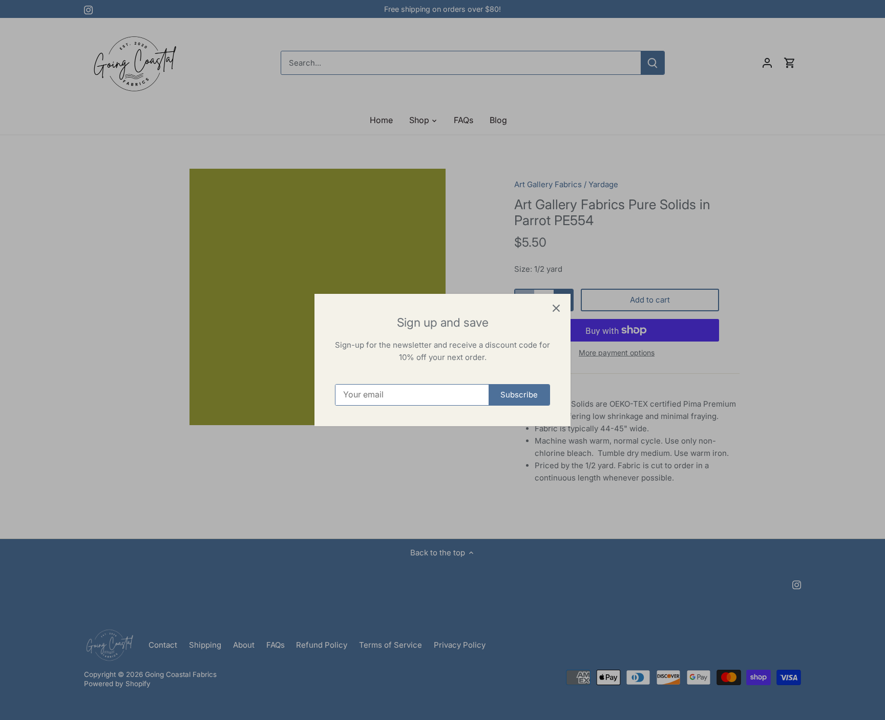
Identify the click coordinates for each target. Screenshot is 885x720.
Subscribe (519, 394)
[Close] (556, 308)
